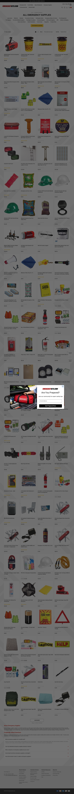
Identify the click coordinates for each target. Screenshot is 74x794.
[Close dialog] (63, 386)
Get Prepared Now (50, 406)
